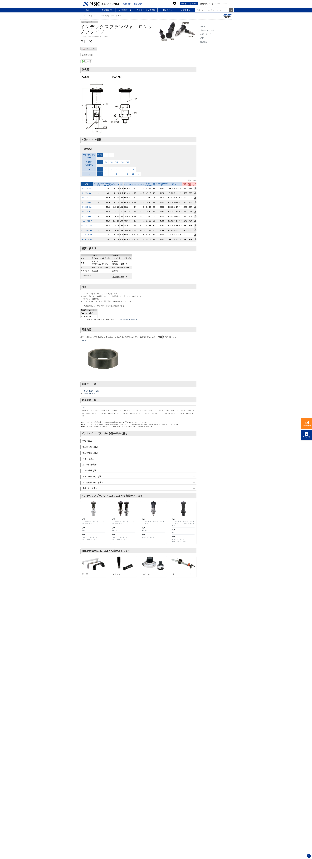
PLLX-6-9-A (86, 212)
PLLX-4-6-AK (87, 239)
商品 (90, 16)
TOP (83, 16)
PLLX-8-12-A (87, 221)
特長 (202, 38)
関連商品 (203, 42)
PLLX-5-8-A (86, 202)
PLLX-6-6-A (86, 207)
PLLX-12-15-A (86, 230)
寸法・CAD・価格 (207, 30)
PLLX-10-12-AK (100, 410)
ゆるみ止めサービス (91, 391)
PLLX (86, 407)
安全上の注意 (87, 55)
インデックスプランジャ (105, 16)
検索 (231, 10)
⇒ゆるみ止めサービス (129, 319)
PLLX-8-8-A (86, 216)
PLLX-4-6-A (86, 193)
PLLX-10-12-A (86, 226)
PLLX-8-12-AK (168, 413)
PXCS (83, 340)
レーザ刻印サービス (91, 393)
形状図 (202, 26)
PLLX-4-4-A (86, 188)
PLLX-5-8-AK (101, 413)
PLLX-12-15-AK (125, 410)
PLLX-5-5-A (86, 198)
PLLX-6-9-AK (145, 413)
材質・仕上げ (205, 34)
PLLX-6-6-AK (123, 413)
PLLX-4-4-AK (87, 235)
